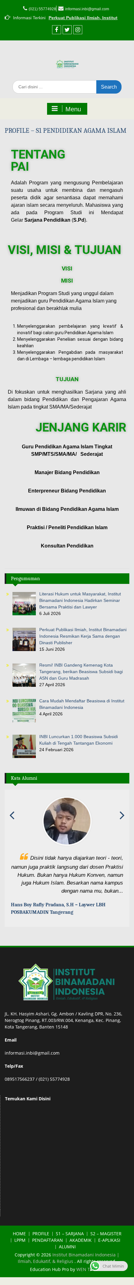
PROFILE (40, 1234)
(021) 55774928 (42, 9)
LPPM (20, 1240)
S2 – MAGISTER (106, 1234)
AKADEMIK (80, 1240)
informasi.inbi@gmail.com (87, 9)
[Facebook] (56, 29)
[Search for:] (67, 87)
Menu (73, 109)
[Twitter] (67, 29)
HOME (19, 1234)
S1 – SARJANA (70, 1234)
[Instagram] (77, 29)
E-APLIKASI (109, 1240)
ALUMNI (67, 1247)
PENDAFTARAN (47, 1240)
